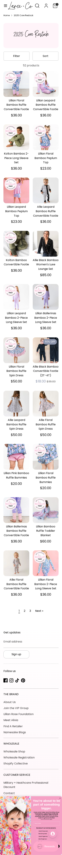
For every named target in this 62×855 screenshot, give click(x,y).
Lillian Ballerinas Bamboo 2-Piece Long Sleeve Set (45, 317)
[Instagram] (11, 680)
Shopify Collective (15, 763)
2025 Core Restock (23, 15)
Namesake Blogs (14, 732)
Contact (9, 793)
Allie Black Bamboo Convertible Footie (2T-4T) (46, 371)
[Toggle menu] (4, 5)
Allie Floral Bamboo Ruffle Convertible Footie (16, 584)
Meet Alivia (10, 720)
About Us (9, 702)
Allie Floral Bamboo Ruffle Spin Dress (46, 424)
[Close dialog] (60, 798)
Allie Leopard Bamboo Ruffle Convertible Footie (45, 211)
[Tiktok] (17, 680)
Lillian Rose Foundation (18, 714)
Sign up (16, 654)
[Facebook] (5, 680)
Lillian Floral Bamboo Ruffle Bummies (46, 477)
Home (6, 15)
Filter (16, 56)
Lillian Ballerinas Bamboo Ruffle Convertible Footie (16, 530)
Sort (45, 56)
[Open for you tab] (53, 834)
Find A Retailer (13, 726)
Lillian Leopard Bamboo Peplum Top (16, 211)
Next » (39, 611)
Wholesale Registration (19, 757)
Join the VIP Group (16, 708)
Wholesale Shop (14, 751)
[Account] (46, 4)
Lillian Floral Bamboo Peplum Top (45, 158)
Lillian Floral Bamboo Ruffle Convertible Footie (16, 104)
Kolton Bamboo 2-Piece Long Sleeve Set (16, 158)
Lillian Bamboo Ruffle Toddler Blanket (45, 530)
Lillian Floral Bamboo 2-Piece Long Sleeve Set (45, 584)
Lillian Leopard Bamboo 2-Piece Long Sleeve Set (16, 317)
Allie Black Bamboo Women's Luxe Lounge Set (46, 264)
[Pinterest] (23, 680)
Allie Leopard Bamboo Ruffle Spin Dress (16, 424)
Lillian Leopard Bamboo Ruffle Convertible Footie (45, 104)
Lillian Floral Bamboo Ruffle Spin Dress (16, 371)
